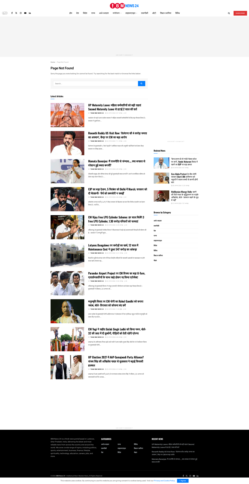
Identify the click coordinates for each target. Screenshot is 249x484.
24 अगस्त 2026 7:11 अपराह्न (114, 141)
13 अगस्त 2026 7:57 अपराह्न (180, 203)
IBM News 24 (60, 476)
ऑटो (154, 13)
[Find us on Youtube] (25, 13)
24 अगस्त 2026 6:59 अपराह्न (114, 169)
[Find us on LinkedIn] (30, 13)
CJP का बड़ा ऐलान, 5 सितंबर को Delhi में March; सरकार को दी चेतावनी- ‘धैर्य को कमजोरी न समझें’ (117, 191)
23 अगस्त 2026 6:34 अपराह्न (114, 337)
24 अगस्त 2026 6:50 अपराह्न (114, 197)
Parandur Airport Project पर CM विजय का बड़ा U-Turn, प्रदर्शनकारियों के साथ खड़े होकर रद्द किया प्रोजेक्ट (116, 275)
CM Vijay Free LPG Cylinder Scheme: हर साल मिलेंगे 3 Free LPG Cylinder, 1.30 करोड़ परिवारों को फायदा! (116, 219)
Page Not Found (62, 62)
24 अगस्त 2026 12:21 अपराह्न (114, 253)
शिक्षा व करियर (165, 13)
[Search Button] (229, 13)
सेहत (155, 260)
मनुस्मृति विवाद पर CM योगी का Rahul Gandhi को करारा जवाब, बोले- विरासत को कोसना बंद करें (115, 303)
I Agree (183, 480)
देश (77, 13)
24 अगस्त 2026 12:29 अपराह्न (114, 225)
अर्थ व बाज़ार (104, 13)
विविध (177, 13)
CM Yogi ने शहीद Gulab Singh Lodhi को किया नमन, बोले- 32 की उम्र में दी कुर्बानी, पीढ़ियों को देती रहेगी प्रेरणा (117, 331)
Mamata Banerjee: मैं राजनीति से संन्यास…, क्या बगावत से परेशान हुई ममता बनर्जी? (116, 163)
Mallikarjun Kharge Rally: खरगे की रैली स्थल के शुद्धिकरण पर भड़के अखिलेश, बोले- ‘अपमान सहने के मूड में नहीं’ (184, 196)
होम (70, 13)
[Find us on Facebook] (12, 13)
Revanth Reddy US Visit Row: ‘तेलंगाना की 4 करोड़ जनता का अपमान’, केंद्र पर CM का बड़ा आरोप (117, 135)
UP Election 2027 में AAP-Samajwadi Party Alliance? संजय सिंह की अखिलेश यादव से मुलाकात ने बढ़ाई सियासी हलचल (116, 361)
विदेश (85, 13)
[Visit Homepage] (124, 5)
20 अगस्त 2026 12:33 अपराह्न (180, 186)
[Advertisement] (124, 35)
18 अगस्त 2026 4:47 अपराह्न (180, 168)
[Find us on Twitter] (16, 13)
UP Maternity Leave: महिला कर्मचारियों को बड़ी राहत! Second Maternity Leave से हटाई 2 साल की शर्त (114, 107)
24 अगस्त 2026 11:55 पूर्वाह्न (114, 309)
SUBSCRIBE (240, 13)
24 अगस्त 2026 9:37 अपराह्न (114, 113)
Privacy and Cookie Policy (164, 480)
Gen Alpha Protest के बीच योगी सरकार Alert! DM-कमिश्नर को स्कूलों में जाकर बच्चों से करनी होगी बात (184, 178)
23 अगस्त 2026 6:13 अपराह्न (114, 369)
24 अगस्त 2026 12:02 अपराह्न (114, 281)
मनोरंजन (116, 13)
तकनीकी (144, 13)
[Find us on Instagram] (21, 13)
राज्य (93, 13)
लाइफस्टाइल (130, 13)
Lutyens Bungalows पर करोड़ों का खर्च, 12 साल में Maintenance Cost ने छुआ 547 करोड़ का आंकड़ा (113, 247)
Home (53, 62)
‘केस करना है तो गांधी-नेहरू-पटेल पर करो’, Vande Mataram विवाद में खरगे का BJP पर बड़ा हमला (184, 161)
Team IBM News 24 (97, 113)
